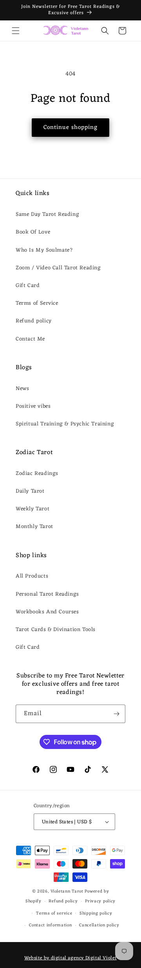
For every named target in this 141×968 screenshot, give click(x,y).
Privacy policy (100, 901)
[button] (15, 30)
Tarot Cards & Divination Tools (56, 630)
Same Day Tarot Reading (47, 214)
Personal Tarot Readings (47, 594)
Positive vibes (33, 406)
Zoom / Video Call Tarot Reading (58, 268)
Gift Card (28, 286)
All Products (32, 576)
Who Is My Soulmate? (44, 250)
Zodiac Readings (37, 473)
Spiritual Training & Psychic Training (65, 424)
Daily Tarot (30, 491)
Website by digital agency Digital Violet (70, 958)
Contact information (50, 925)
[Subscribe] (116, 714)
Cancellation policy (99, 925)
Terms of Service (37, 303)
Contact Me (30, 339)
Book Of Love (33, 232)
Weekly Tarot (32, 509)
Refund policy (34, 321)
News (22, 389)
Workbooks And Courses (47, 612)
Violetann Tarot (67, 891)
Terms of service (54, 913)
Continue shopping (70, 127)
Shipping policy (96, 913)
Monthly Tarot (34, 527)
